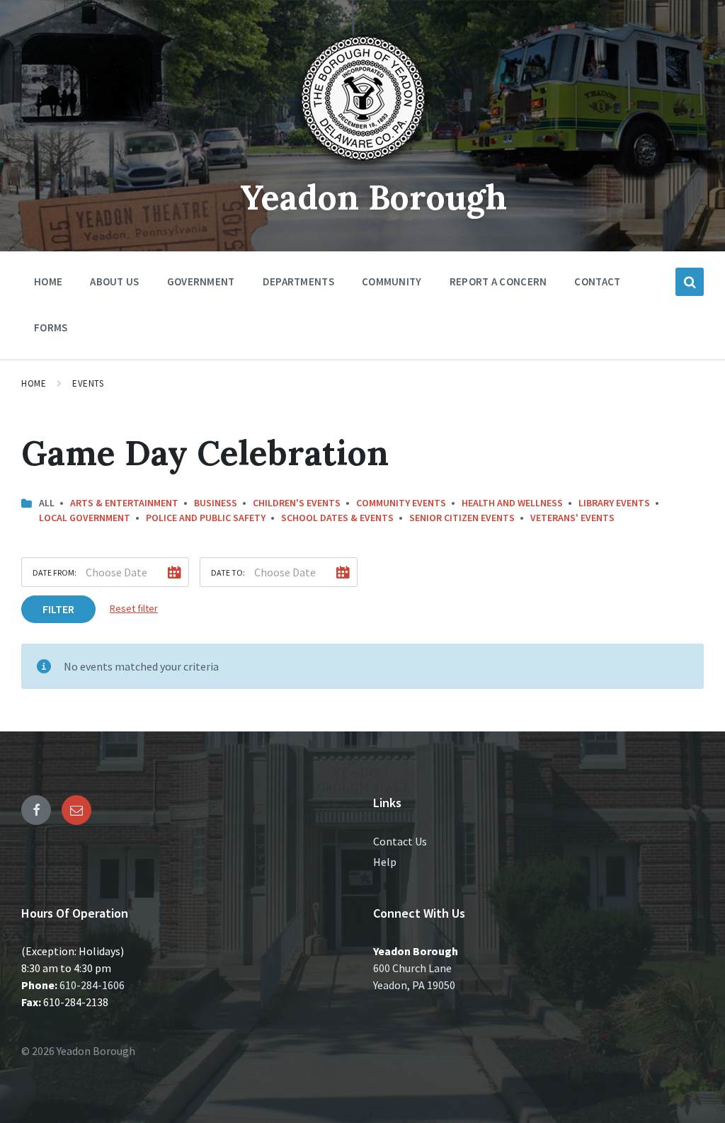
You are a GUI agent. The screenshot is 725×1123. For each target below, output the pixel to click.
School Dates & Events (337, 517)
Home (33, 383)
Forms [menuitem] (51, 327)
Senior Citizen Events (462, 517)
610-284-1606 (92, 985)
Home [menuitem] (48, 281)
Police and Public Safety (206, 517)
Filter (58, 609)
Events (87, 383)
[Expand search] (689, 282)
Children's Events (297, 502)
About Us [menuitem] (114, 281)
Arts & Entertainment (124, 502)
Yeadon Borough (373, 197)
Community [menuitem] (392, 281)
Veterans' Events (572, 517)
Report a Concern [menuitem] (498, 281)
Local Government (84, 517)
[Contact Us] (76, 810)
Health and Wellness (512, 502)
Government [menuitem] (201, 281)
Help (384, 862)
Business (215, 502)
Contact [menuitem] (597, 281)
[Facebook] (36, 810)
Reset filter (134, 608)
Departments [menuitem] (298, 281)
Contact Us (400, 841)
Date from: (54, 572)
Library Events (614, 502)
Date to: (228, 572)
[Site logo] (362, 166)
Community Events (401, 502)
